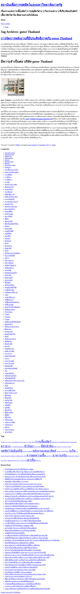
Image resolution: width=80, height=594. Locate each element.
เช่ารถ (17, 460)
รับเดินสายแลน (10, 309)
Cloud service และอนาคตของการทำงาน (18, 576)
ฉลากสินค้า (9, 216)
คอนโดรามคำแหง (11, 206)
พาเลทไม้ (63, 451)
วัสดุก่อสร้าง (9, 324)
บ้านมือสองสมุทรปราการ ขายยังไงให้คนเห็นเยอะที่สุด (23, 521)
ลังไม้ (25, 456)
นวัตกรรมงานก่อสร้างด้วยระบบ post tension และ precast (23, 484)
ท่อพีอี (55, 446)
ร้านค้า (7, 314)
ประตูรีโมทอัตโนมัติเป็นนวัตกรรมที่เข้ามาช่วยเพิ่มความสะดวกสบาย (28, 498)
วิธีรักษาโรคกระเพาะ (12, 326)
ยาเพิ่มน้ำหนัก (9, 290)
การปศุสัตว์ (8, 175)
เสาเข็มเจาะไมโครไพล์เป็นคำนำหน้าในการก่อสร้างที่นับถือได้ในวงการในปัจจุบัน (32, 540)
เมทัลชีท (7, 405)
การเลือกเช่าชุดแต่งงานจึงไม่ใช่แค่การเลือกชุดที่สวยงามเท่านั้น (26, 535)
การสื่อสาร (8, 179)
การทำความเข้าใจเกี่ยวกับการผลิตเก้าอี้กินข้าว (20, 586)
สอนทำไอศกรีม (10, 334)
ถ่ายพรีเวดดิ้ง (9, 231)
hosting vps (8, 156)
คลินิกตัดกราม (10, 194)
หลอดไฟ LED (9, 349)
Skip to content (5, 24)
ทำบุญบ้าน (8, 246)
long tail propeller (22, 442)
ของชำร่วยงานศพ (11, 184)
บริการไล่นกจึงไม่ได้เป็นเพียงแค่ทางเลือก (18, 501)
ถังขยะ (7, 226)
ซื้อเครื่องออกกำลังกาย (65, 442)
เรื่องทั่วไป (8, 410)
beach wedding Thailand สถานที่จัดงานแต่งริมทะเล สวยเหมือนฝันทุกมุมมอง (30, 491)
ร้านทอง (7, 317)
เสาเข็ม (31, 460)
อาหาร (7, 358)
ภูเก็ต (72, 450)
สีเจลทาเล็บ (8, 344)
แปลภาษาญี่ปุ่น (10, 422)
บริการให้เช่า (9, 263)
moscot (7, 160)
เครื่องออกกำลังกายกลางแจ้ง (14, 380)
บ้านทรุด (69, 446)
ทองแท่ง (7, 238)
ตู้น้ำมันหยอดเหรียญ (11, 224)
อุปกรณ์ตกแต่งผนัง (11, 368)
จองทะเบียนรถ (55, 442)
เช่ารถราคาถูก (23, 460)
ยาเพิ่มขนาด (13, 456)
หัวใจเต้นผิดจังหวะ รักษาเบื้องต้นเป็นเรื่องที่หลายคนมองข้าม (25, 474)
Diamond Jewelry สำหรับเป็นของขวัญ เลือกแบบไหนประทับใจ (25, 476)
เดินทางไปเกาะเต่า (11, 393)
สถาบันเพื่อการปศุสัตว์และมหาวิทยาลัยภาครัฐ (31, 4)
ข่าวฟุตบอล (8, 192)
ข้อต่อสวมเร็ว (9, 187)
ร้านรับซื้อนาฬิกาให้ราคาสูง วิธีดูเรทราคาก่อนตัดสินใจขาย (24, 472)
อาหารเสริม (60, 455)
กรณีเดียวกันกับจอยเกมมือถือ (14, 533)
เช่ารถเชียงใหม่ (10, 390)
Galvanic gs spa (4, 442)
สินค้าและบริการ (10, 339)
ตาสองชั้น (14, 446)
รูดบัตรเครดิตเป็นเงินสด (13, 322)
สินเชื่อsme (8, 341)
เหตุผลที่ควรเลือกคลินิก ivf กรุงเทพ (16, 481)
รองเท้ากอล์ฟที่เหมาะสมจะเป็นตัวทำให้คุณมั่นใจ (21, 567)
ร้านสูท (7, 319)
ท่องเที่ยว (8, 236)
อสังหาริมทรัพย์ (10, 356)
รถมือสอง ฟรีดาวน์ (11, 292)
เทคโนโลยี (8, 400)
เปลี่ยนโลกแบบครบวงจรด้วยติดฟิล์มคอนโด (19, 581)
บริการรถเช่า (64, 446)
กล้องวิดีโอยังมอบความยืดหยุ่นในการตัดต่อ (19, 543)
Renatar (7, 163)
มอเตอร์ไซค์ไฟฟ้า (11, 287)
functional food (9, 154)
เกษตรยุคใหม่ (9, 373)
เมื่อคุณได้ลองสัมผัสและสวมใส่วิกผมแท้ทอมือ (20, 530)
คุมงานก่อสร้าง (10, 209)
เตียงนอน (8, 395)
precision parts (9, 161)
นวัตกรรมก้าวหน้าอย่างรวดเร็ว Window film (19, 516)
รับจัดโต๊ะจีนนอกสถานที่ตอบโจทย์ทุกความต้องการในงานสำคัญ (26, 538)
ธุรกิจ (6, 251)
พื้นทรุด (67, 451)
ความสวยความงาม (11, 201)
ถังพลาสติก (8, 228)
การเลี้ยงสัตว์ (43, 441)
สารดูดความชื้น (36, 455)
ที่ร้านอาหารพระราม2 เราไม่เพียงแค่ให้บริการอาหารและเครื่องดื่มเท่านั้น (29, 555)
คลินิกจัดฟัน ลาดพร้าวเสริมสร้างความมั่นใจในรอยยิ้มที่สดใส (25, 560)
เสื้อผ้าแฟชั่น (9, 412)
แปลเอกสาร (9, 425)
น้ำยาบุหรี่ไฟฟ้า (10, 255)
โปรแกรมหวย (9, 429)
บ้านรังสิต (8, 270)
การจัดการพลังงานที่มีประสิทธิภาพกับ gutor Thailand (36, 38)
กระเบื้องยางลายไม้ (11, 170)
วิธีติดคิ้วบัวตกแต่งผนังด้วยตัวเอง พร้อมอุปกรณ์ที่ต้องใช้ (23, 479)
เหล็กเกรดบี (8, 420)
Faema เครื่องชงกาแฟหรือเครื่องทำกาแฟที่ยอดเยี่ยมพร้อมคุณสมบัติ (27, 588)
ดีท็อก (7, 219)
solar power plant (10, 165)
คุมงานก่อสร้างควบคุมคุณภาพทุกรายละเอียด (20, 570)
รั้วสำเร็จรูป (8, 312)
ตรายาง (5, 446)
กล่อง (30, 442)
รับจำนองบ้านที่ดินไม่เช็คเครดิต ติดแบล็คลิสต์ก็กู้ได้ (22, 518)
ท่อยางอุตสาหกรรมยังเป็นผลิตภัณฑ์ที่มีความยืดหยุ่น (22, 545)
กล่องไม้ (33, 442)
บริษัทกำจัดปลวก (10, 265)
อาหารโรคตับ (9, 361)
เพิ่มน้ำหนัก (8, 402)
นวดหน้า (59, 446)
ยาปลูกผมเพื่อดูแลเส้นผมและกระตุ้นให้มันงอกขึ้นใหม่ (23, 584)
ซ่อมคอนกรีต (74, 442)
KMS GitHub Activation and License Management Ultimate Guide (25, 574)
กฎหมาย (8, 167)
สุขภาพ (7, 346)
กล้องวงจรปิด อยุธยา (12, 172)
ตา (11, 446)
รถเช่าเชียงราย (10, 297)
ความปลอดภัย (9, 199)
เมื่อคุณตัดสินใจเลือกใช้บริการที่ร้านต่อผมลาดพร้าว (22, 503)
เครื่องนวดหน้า (70, 456)
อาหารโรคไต (9, 363)
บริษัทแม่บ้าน (9, 268)
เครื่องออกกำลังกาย (11, 460)
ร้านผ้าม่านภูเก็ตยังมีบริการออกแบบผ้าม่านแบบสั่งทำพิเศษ (24, 486)
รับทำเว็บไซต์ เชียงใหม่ (12, 307)
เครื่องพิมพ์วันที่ (10, 378)
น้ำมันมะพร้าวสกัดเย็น (12, 253)
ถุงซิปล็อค (8, 233)
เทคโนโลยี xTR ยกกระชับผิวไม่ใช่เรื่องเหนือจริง (21, 528)
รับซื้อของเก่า (9, 300)
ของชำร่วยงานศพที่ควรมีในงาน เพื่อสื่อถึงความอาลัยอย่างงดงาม (27, 489)
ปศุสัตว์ (5, 450)
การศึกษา (8, 177)
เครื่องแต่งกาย (9, 383)
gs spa (9, 442)
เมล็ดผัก (7, 407)
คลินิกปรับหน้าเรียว (11, 197)
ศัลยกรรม (8, 329)
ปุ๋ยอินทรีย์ (16, 450)
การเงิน (7, 182)
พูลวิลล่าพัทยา (9, 285)
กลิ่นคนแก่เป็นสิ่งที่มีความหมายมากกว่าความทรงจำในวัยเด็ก (25, 552)
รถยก (6, 295)
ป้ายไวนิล (8, 275)
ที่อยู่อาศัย (8, 248)
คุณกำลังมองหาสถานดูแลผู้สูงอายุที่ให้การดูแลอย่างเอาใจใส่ (25, 565)
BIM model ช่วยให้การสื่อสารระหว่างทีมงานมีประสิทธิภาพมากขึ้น (27, 557)
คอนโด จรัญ (9, 204)
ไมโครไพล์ (8, 432)
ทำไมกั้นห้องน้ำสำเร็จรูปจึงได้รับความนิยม (19, 469)
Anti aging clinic (10, 153)
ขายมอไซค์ (8, 189)
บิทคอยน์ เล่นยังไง (11, 273)
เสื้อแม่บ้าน (38, 460)
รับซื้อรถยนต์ (9, 304)
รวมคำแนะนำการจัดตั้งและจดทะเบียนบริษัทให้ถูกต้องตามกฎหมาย (27, 494)
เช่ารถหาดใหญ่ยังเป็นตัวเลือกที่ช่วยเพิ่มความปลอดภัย (23, 550)
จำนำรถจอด (9, 214)
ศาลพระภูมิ (8, 331)
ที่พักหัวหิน (47, 446)
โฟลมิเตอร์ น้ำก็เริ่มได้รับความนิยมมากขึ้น (19, 525)
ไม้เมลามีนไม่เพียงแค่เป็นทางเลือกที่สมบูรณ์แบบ (21, 548)
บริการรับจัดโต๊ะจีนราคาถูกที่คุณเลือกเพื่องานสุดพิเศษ (23, 562)
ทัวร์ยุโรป (8, 241)
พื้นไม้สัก (8, 282)
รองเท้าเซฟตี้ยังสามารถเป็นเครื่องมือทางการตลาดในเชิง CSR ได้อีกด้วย (29, 511)
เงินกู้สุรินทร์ (9, 388)
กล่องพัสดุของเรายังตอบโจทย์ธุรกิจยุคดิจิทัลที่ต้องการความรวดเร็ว (27, 508)
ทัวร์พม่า (29, 446)
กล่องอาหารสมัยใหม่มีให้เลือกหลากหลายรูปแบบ (21, 506)
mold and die (9, 158)
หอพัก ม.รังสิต (9, 351)
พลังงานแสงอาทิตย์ (44, 450)
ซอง (59, 442)
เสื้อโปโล (8, 417)
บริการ (7, 258)
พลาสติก (58, 451)
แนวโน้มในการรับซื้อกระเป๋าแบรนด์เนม (18, 572)
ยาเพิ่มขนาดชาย (19, 456)
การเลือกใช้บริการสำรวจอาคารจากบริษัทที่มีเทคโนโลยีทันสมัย (26, 523)
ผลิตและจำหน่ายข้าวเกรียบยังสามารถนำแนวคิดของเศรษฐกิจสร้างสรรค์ (29, 496)
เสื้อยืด (7, 415)
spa (27, 442)
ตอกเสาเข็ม (9, 221)
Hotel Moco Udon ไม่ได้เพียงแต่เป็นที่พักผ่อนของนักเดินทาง (24, 513)
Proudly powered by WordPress (10, 592)
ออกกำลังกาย (49, 456)
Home (6, 27)
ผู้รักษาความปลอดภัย (27, 451)
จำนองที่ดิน (8, 211)
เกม (6, 371)
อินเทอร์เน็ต (9, 366)
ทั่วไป (6, 243)
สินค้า (18, 145)
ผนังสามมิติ (8, 277)
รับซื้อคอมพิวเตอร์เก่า (12, 302)
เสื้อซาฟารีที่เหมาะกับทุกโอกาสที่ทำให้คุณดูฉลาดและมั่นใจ (25, 579)
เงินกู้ (6, 385)
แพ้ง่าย (7, 427)
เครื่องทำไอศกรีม (10, 376)
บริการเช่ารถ (9, 260)
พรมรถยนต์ (8, 280)
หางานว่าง (8, 353)
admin (54, 145)
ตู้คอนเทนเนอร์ (20, 446)
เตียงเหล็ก (8, 398)
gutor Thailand (32, 145)
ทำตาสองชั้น (37, 446)
